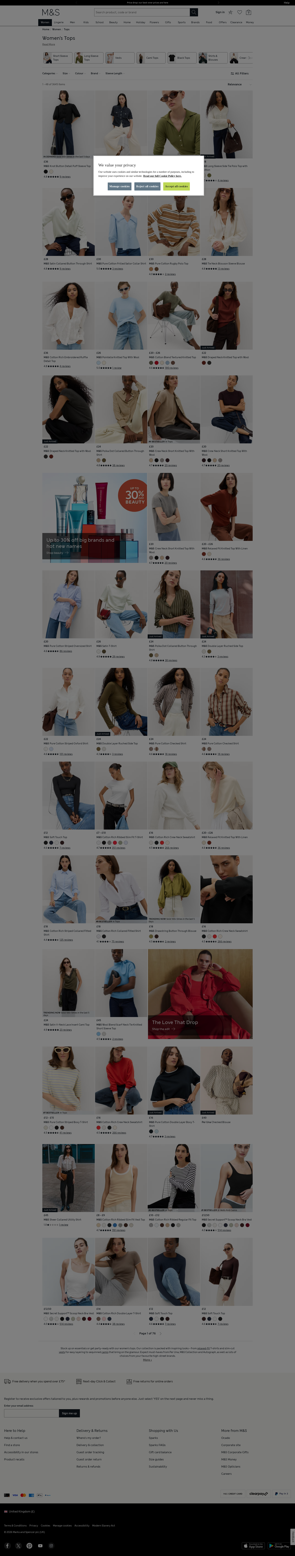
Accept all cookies (176, 186)
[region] (148, 176)
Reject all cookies (147, 186)
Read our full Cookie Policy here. (162, 175)
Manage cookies (119, 186)
